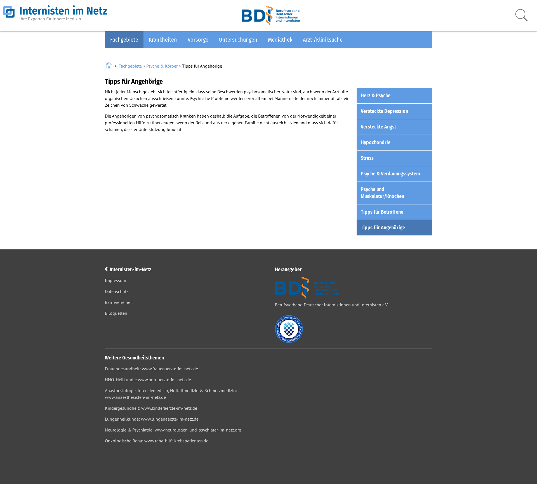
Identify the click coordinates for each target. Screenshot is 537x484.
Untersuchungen (238, 39)
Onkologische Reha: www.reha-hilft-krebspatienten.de (156, 441)
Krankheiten (163, 39)
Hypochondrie (375, 142)
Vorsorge (198, 39)
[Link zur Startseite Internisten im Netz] (109, 66)
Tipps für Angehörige (383, 228)
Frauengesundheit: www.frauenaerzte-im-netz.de (151, 368)
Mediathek (280, 39)
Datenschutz (116, 291)
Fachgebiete (124, 39)
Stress (367, 158)
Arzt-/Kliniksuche (323, 39)
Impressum (115, 280)
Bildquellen (116, 313)
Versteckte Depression (384, 111)
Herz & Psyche (375, 95)
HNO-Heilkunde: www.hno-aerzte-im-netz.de (148, 379)
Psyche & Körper (162, 66)
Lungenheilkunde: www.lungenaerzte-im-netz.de (152, 419)
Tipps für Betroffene (382, 212)
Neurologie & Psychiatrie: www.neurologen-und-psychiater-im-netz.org (173, 430)
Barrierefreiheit (119, 302)
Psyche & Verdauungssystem (390, 174)
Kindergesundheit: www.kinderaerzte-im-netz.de (151, 408)
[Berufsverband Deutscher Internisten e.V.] (271, 23)
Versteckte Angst (378, 127)
